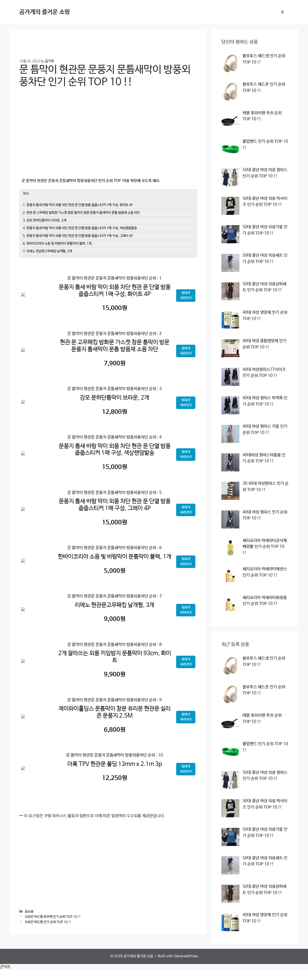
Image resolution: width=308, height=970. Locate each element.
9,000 (114, 619)
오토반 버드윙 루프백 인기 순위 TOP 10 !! (53, 917)
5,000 (114, 570)
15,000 (114, 308)
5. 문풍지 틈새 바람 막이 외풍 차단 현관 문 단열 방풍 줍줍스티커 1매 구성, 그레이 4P (78, 236)
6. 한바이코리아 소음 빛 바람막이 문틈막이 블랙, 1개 (57, 243)
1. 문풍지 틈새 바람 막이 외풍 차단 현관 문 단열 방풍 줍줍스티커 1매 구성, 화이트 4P (78, 205)
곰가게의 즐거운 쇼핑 (44, 12)
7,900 (114, 363)
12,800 (114, 412)
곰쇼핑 (29, 911)
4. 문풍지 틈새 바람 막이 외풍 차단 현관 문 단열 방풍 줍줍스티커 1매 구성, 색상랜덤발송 (80, 228)
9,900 (114, 674)
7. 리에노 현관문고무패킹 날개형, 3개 (47, 251)
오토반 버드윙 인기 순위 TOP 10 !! (48, 922)
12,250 (114, 778)
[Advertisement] (108, 133)
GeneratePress (186, 956)
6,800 (114, 729)
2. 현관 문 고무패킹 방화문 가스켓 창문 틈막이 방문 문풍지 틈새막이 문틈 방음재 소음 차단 (81, 213)
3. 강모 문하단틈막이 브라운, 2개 (44, 220)
